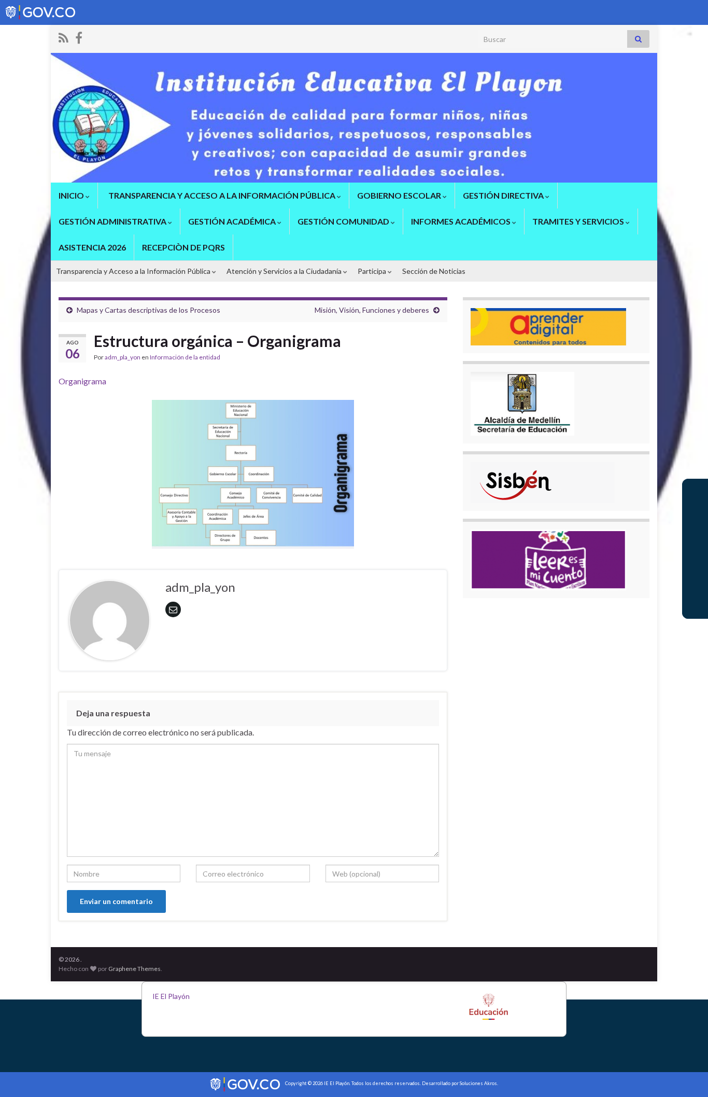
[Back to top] (685, 1074)
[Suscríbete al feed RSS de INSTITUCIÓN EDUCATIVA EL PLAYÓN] (63, 36)
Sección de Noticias (433, 271)
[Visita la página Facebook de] (78, 36)
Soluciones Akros (478, 1083)
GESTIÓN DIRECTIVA (504, 195)
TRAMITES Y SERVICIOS (579, 221)
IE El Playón (171, 996)
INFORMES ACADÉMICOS (461, 221)
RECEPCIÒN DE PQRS (183, 247)
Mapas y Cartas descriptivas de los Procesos (148, 310)
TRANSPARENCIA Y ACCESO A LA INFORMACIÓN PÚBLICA (222, 195)
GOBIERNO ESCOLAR (400, 195)
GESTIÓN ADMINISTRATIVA (113, 221)
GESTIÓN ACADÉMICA (232, 221)
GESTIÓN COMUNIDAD (344, 221)
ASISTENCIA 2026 (92, 247)
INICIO (72, 195)
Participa (373, 271)
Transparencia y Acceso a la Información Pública (134, 271)
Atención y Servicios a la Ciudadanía (284, 271)
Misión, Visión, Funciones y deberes (372, 310)
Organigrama (82, 381)
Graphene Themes (134, 969)
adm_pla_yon (122, 357)
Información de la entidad (185, 357)
